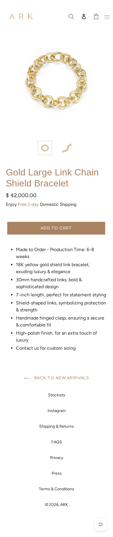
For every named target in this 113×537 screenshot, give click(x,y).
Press (57, 473)
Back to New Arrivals (61, 377)
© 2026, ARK (56, 504)
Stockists (56, 395)
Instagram (57, 410)
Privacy (56, 457)
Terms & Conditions (56, 489)
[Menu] (106, 16)
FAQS (56, 442)
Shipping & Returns (56, 426)
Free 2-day (28, 204)
